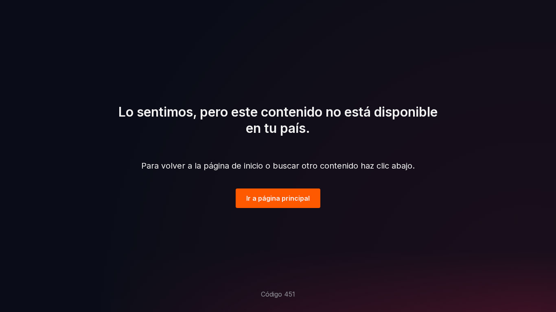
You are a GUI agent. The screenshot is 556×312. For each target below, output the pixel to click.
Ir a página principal (278, 198)
